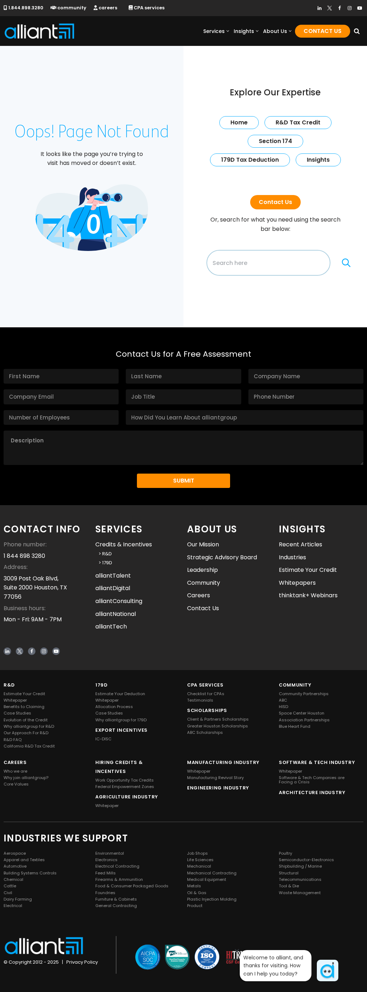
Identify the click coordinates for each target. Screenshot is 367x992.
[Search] (357, 31)
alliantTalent (113, 575)
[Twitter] (329, 8)
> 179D (103, 562)
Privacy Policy (82, 962)
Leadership (202, 570)
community (71, 8)
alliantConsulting (118, 601)
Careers (198, 596)
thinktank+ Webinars (308, 596)
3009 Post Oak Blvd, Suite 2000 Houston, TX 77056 (35, 587)
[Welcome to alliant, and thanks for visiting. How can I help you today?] (327, 970)
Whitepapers (297, 583)
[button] (228, 31)
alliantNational (115, 614)
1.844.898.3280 (25, 8)
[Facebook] (339, 8)
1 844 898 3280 (24, 556)
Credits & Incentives (123, 544)
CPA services (149, 8)
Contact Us (323, 31)
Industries (292, 557)
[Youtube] (359, 8)
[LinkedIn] (319, 8)
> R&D (103, 553)
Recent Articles (300, 544)
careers (107, 8)
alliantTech (111, 626)
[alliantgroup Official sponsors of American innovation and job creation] (39, 31)
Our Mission (203, 544)
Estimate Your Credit (308, 570)
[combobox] (268, 263)
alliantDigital (112, 588)
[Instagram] (349, 8)
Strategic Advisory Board (222, 557)
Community (203, 583)
